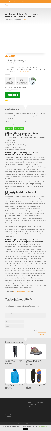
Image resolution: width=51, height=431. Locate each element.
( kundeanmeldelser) (18, 100)
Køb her (13, 95)
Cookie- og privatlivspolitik (22, 424)
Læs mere (34, 426)
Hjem (6, 10)
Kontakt (29, 406)
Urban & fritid (10, 10)
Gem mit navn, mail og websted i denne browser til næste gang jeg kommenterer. (25, 330)
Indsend (41, 334)
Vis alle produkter (32, 404)
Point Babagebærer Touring (21, 291)
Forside (29, 402)
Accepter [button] (25, 428)
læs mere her (24, 71)
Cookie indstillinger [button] (43, 426)
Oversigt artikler (39, 402)
